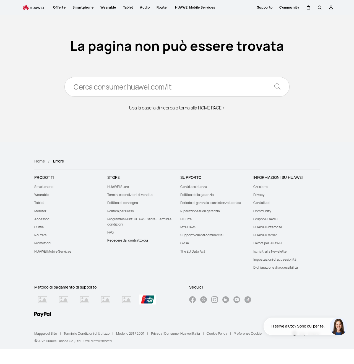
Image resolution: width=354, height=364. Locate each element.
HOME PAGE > (211, 108)
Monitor (40, 211)
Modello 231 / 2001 (130, 333)
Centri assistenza (193, 186)
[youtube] (236, 300)
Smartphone (43, 186)
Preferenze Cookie (248, 333)
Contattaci (261, 202)
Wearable (41, 194)
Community (262, 211)
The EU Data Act (192, 251)
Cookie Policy (217, 333)
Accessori (42, 219)
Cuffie (39, 227)
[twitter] (203, 300)
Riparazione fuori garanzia (200, 211)
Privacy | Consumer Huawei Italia (175, 333)
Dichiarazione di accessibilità (275, 267)
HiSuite (186, 219)
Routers (40, 235)
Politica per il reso (120, 211)
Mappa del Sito (45, 333)
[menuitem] (67, 186)
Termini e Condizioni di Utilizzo (87, 333)
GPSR (184, 243)
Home (39, 161)
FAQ (110, 232)
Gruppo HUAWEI (265, 219)
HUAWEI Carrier (265, 235)
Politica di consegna (122, 202)
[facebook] (192, 300)
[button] (308, 7)
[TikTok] (247, 300)
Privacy (258, 194)
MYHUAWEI (188, 227)
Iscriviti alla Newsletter (270, 251)
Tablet (39, 202)
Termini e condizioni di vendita (130, 194)
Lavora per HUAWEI (267, 243)
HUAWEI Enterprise (267, 227)
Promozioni (42, 243)
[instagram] (214, 300)
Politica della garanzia (197, 194)
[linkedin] (225, 300)
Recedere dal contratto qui (127, 240)
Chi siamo (260, 186)
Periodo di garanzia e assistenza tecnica (210, 202)
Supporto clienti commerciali (202, 235)
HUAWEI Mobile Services (52, 251)
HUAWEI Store (118, 186)
